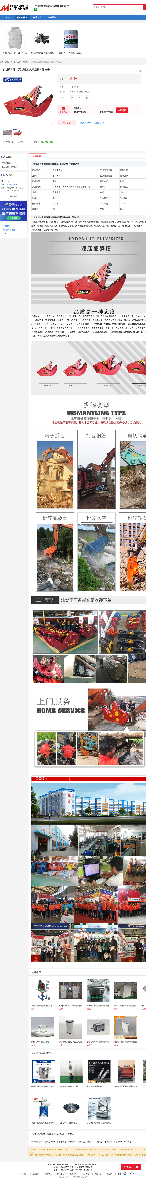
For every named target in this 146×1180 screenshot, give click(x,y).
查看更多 (13, 196)
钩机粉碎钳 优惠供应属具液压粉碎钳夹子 (76, 1167)
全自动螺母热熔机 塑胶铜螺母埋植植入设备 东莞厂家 (107, 1123)
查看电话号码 (12, 184)
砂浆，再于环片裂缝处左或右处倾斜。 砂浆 (74, 53)
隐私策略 (73, 1174)
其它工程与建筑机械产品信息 (59, 1164)
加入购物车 (85, 122)
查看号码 (122, 110)
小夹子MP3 (50, 1141)
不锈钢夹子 (62, 1141)
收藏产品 (9, 142)
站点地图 (60, 1174)
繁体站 (109, 1174)
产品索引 (6, 226)
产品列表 (8, 62)
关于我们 (23, 1174)
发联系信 (66, 122)
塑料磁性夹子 (37, 1141)
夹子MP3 (118, 1141)
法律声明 (98, 1174)
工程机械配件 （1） (9, 163)
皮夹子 (90, 1141)
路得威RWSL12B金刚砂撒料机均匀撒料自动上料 (49, 53)
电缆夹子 (108, 1141)
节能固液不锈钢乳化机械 (68, 1086)
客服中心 (48, 1174)
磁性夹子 (72, 1141)
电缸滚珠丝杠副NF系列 (95, 1086)
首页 (1, 62)
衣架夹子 (82, 1141)
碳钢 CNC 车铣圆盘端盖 (68, 1123)
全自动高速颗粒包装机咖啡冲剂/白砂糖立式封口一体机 (52, 1123)
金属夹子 (99, 1141)
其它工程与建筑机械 (21, 62)
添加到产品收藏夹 (10, 230)
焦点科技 (76, 1177)
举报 (22, 142)
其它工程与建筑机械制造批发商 (86, 1164)
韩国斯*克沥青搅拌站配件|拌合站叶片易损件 (20, 53)
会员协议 (85, 1174)
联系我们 (36, 1174)
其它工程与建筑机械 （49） (12, 167)
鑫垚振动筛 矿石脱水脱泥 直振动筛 (127, 1086)
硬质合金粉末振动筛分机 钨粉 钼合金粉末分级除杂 (50, 1086)
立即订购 (99, 122)
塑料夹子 (128, 1141)
